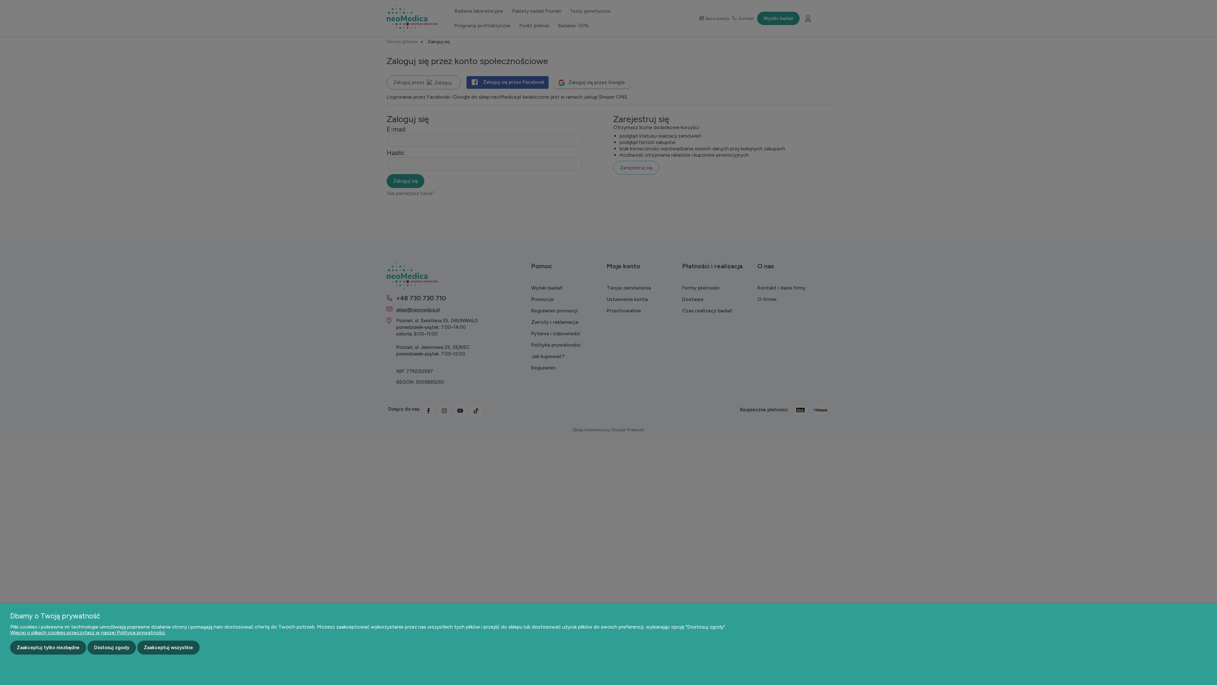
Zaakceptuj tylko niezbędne (48, 647)
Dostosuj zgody (111, 647)
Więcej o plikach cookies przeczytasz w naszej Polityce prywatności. (88, 633)
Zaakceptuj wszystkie (168, 647)
